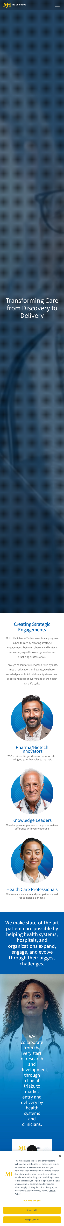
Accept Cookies (32, 1219)
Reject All (32, 1210)
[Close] (60, 1156)
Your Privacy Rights (32, 1200)
